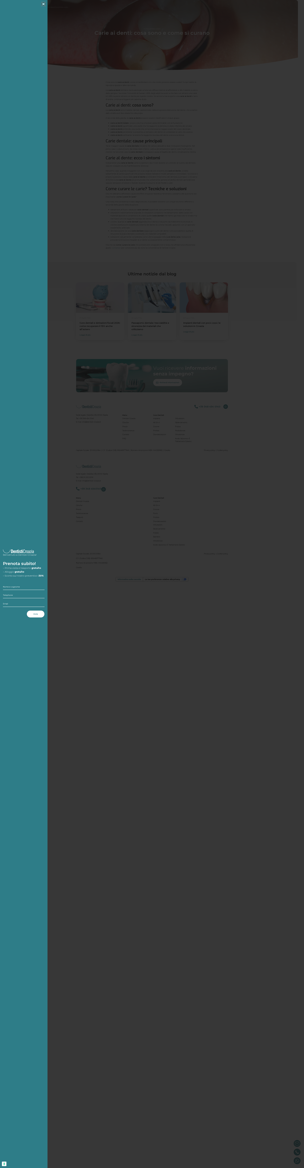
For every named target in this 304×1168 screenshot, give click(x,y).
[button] (43, 4)
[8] (4, 1164)
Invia (35, 614)
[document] (152, 584)
